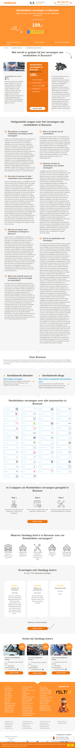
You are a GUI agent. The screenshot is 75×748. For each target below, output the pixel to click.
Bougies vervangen (9, 710)
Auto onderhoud (8, 695)
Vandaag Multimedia (27, 728)
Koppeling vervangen (27, 710)
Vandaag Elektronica (45, 724)
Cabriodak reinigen (9, 712)
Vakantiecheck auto (44, 705)
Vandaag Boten (8, 726)
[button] (2, 597)
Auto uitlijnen (8, 700)
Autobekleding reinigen (10, 705)
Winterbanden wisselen (45, 708)
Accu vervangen (8, 690)
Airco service (8, 692)
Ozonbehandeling (44, 688)
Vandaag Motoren (9, 728)
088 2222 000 (63, 2)
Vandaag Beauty (8, 724)
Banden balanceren (9, 708)
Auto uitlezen (8, 698)
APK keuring (8, 687)
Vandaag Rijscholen (27, 721)
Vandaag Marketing (62, 721)
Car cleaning (25, 688)
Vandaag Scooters (44, 723)
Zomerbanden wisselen (45, 710)
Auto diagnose (8, 693)
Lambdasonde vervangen (28, 713)
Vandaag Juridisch (26, 726)
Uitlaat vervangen (44, 703)
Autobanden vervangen (10, 703)
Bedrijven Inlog (11, 741)
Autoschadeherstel (9, 706)
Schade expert (43, 695)
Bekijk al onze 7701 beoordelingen (37, 622)
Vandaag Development (45, 728)
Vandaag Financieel (44, 726)
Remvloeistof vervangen (45, 693)
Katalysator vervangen (27, 703)
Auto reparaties (8, 697)
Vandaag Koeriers (9, 723)
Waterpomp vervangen (45, 707)
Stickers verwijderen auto (46, 700)
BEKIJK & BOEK (37, 108)
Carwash (24, 692)
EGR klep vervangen (27, 700)
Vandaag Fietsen (26, 724)
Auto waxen (7, 702)
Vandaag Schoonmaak (45, 721)
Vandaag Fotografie (62, 723)
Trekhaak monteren (44, 702)
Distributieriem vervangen (28, 697)
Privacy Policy (11, 738)
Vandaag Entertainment (27, 723)
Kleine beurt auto (26, 705)
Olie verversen (43, 687)
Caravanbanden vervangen (28, 690)
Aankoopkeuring (8, 688)
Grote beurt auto (26, 702)
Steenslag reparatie (44, 698)
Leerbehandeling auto (27, 715)
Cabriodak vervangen (27, 687)
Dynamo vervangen (27, 698)
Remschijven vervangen (12, 379)
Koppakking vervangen (27, 708)
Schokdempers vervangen (46, 697)
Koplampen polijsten (27, 706)
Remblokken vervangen (45, 690)
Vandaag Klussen (9, 721)
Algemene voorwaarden (11, 736)
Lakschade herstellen (27, 712)
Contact (11, 740)
